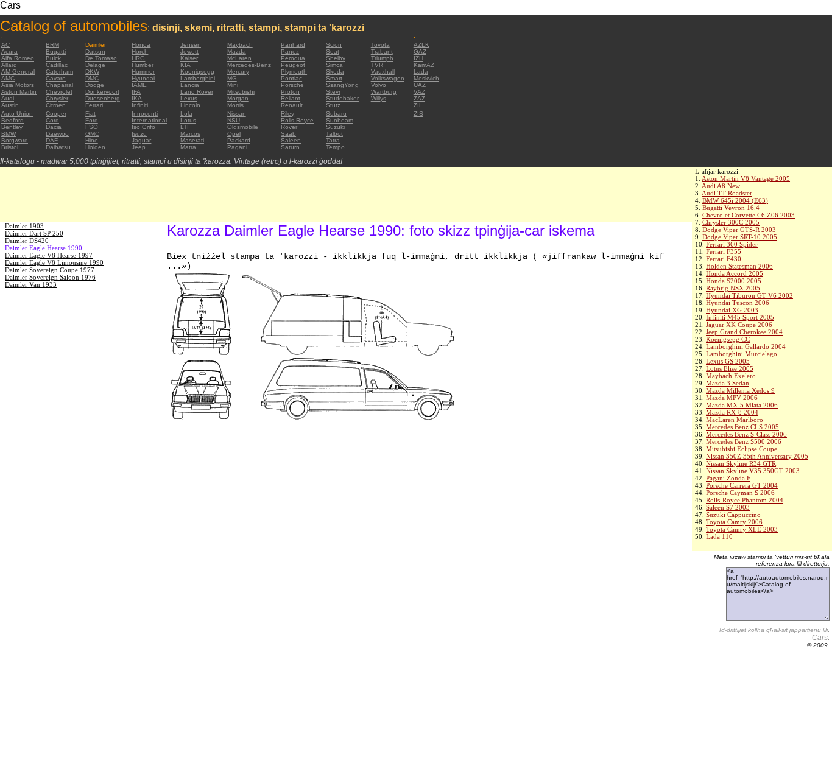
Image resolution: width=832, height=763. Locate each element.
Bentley (12, 127)
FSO (91, 127)
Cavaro (56, 78)
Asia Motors (17, 85)
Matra (188, 147)
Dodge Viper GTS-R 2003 (739, 229)
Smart (334, 78)
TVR (377, 65)
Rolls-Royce (297, 120)
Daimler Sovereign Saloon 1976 (50, 277)
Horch (140, 51)
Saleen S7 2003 (728, 507)
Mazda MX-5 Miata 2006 (742, 405)
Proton (290, 91)
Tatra (333, 140)
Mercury (238, 71)
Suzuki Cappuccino (733, 514)
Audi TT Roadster (727, 193)
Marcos (190, 133)
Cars (820, 637)
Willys (378, 98)
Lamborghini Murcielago (741, 353)
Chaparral (59, 85)
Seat (332, 51)
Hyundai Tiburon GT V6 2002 (749, 295)
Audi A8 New (721, 185)
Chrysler (57, 98)
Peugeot (293, 65)
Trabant (382, 51)
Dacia (54, 127)
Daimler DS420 (27, 240)
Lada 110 (719, 536)
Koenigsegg (197, 71)
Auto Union (17, 113)
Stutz (333, 105)
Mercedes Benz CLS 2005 (742, 427)
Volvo (378, 85)
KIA (185, 65)
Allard (9, 65)
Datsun (95, 51)
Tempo (335, 147)
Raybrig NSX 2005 (733, 288)
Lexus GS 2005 (728, 361)
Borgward (14, 140)
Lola (186, 113)
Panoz (290, 51)
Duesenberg (102, 98)
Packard (238, 140)
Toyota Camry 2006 (734, 522)
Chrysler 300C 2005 (731, 222)
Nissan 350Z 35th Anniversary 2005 (757, 456)
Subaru (336, 113)
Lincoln (190, 105)
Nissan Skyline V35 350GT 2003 (753, 470)
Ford (91, 120)
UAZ (420, 85)
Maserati (192, 140)
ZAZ (419, 98)
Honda (141, 44)
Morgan (238, 98)
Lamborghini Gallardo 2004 (746, 346)
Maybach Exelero (731, 375)
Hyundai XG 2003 (732, 310)
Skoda (335, 71)
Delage (95, 65)
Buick (53, 58)
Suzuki (335, 127)
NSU (233, 120)
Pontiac (291, 78)
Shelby (335, 58)
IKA (137, 98)
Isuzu (139, 133)
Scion (334, 44)
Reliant (290, 98)
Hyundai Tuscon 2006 (737, 302)
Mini (232, 85)
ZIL (418, 105)
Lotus (188, 120)
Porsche (292, 85)
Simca (334, 65)
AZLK (421, 44)
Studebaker (342, 98)
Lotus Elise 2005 (729, 368)
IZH (418, 58)
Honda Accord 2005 (734, 273)
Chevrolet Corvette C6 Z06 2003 (748, 215)
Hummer (143, 71)
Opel (234, 133)
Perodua (293, 58)
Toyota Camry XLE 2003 (742, 529)
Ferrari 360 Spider (732, 244)
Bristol (9, 147)
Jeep (139, 147)
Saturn (290, 147)
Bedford (12, 120)
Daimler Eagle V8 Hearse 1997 (49, 255)
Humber (142, 65)
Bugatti (56, 51)
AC (5, 44)
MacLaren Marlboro (734, 419)
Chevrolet (59, 91)
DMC (92, 78)
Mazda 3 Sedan (727, 383)
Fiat (90, 113)
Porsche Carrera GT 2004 (742, 485)
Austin (10, 105)
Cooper (56, 113)
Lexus (188, 98)
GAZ (420, 51)
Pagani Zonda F (728, 478)
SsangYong (342, 85)
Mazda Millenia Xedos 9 (740, 390)
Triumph (382, 58)
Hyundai (143, 78)
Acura (9, 51)
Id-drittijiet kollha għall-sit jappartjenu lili (773, 630)
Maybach (240, 44)
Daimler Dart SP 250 (34, 233)
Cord (52, 120)
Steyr (333, 91)
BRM (52, 44)
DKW (92, 71)
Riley (287, 113)
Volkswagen (387, 78)
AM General (18, 71)
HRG (138, 58)
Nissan (236, 113)
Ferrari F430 (723, 258)
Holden (95, 147)
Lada (421, 71)
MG (232, 78)
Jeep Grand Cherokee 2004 (744, 332)
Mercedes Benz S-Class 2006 (746, 434)
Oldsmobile (242, 127)
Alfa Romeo (17, 58)
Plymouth (294, 71)
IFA (136, 91)
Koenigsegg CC (728, 339)
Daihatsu (58, 147)
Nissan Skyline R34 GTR (741, 463)
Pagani (237, 147)
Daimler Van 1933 (31, 284)
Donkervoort (102, 91)
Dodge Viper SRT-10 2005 (739, 237)
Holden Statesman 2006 (739, 266)
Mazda (236, 51)
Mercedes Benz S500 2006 (743, 441)
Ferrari (94, 105)
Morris (235, 105)
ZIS (418, 113)
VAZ (419, 91)
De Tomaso (101, 58)
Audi (7, 98)
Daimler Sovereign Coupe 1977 (49, 269)
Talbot (334, 133)
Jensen (190, 44)
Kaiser (189, 58)
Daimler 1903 (24, 226)
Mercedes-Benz (249, 65)
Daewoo (57, 133)
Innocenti (145, 113)
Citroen (56, 105)
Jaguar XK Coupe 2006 (739, 324)
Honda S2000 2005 (733, 280)
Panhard (293, 44)
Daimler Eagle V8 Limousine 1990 (54, 262)
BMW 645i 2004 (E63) (735, 200)
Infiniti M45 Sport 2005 (740, 317)
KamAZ (424, 65)
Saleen (291, 140)
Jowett (189, 51)
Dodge (94, 85)
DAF (52, 140)
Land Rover (196, 91)
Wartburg (384, 91)
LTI (184, 127)
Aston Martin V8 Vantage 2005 (746, 178)
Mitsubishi (241, 91)
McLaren (239, 58)
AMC (8, 78)
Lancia (189, 85)
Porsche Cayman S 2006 (740, 492)
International (149, 120)
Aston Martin (19, 91)
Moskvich (426, 78)
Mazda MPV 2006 (732, 397)
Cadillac (57, 65)
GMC (92, 133)
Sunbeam (339, 120)
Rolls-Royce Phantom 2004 (744, 500)
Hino (91, 140)
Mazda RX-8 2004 (732, 412)
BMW (8, 133)
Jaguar (141, 140)
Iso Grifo (143, 127)
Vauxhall (383, 71)
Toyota (380, 44)
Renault (292, 105)
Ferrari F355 (723, 251)
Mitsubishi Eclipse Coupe (741, 448)
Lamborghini (197, 78)
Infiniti (140, 105)
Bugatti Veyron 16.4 (731, 207)
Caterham (59, 71)
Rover (289, 127)
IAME (139, 85)
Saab (288, 133)
